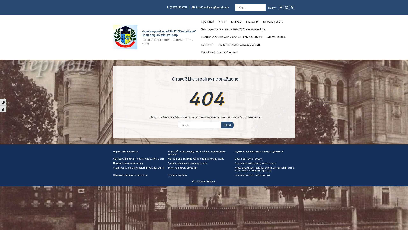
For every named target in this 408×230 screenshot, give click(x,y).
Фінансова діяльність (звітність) (130, 175)
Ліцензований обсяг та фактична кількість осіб (138, 158)
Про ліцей (207, 21)
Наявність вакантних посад (128, 163)
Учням (222, 21)
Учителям (252, 21)
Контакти (207, 44)
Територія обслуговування (182, 167)
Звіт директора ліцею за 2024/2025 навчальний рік (233, 29)
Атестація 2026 (276, 37)
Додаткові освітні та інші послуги (252, 175)
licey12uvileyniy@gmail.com (212, 7)
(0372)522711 (178, 7)
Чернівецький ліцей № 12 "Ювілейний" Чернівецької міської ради (169, 33)
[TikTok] (292, 7)
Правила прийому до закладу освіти (187, 163)
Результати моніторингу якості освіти (255, 163)
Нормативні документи (125, 151)
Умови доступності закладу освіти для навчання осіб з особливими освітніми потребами (264, 169)
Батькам (236, 21)
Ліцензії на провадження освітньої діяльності (259, 151)
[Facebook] (281, 7)
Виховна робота (272, 21)
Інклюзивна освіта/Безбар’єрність (239, 44)
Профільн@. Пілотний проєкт (219, 52)
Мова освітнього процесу (248, 158)
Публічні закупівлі (177, 175)
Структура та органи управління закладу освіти (139, 167)
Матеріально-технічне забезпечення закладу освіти (196, 158)
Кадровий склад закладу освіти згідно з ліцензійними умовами (196, 153)
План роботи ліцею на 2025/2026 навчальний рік (232, 37)
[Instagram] (286, 7)
